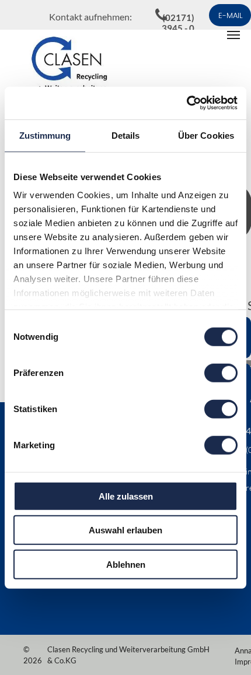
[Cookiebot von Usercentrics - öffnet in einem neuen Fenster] (186, 103)
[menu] (233, 35)
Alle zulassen (126, 496)
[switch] (221, 372)
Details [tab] (125, 135)
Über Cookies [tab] (206, 135)
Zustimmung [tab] (45, 135)
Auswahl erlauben (125, 530)
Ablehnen (125, 564)
